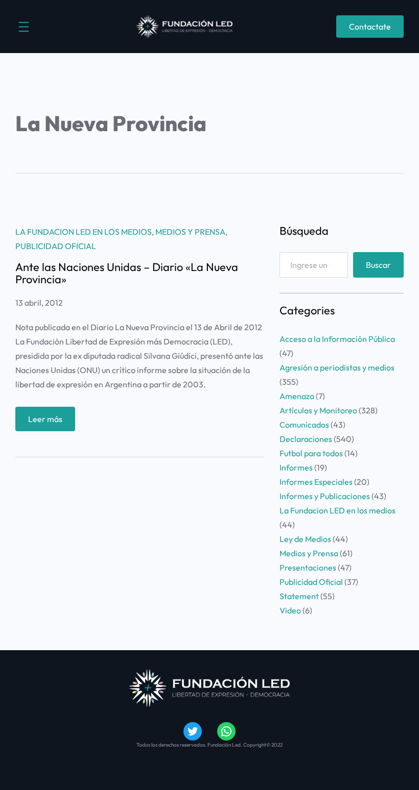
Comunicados (304, 424)
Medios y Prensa (190, 232)
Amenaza (297, 396)
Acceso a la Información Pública (337, 339)
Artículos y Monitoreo (318, 410)
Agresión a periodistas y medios (337, 367)
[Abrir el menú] (23, 26)
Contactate (370, 26)
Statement (299, 596)
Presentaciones (308, 567)
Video (290, 610)
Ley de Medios (305, 539)
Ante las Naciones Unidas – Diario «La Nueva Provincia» (126, 273)
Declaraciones (306, 439)
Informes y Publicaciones (325, 496)
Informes (296, 467)
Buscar (378, 265)
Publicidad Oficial (55, 246)
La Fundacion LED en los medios (83, 232)
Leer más (51, 422)
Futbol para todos (311, 453)
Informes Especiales (316, 482)
